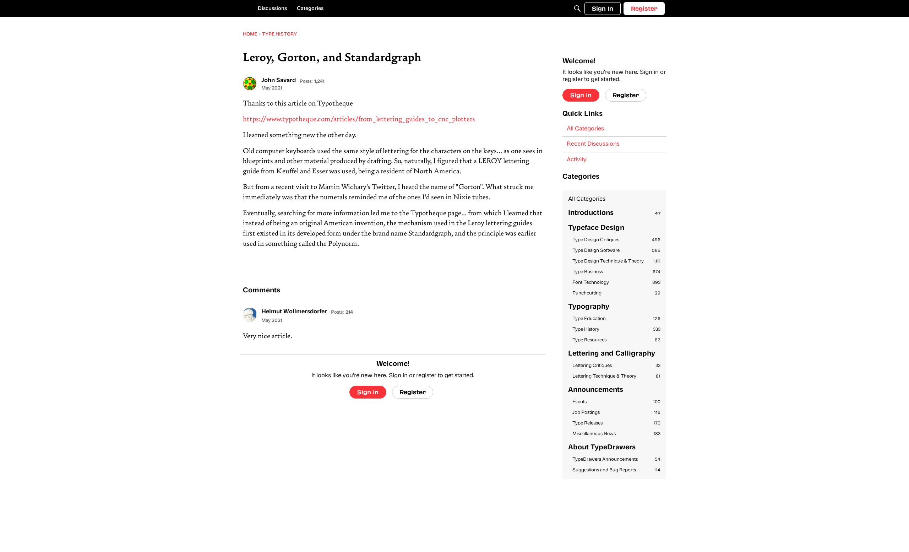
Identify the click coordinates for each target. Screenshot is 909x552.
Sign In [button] (368, 392)
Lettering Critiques (616, 365)
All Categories (585, 129)
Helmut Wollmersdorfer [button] (294, 312)
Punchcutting (616, 293)
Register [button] (412, 392)
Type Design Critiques (616, 240)
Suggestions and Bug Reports (616, 470)
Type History (616, 329)
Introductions (614, 213)
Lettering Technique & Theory (616, 376)
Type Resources (616, 340)
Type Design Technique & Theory (616, 261)
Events (616, 402)
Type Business (616, 272)
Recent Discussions (593, 144)
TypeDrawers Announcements (616, 459)
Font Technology (616, 282)
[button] (250, 83)
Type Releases (616, 423)
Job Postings (616, 412)
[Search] (577, 8)
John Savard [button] (278, 80)
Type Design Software (616, 250)
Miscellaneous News (616, 434)
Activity (577, 160)
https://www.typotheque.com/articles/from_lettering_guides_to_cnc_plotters (359, 119)
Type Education (616, 318)
